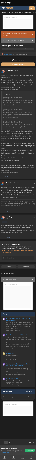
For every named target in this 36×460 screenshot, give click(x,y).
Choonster (9, 183)
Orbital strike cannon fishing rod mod (18, 335)
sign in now (10, 248)
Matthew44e (10, 353)
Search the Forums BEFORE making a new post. (15, 34)
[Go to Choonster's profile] (3, 183)
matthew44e (11, 360)
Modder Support (22, 54)
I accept (30, 450)
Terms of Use (5, 452)
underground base (12, 378)
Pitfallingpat (8, 54)
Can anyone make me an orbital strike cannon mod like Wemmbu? (18, 365)
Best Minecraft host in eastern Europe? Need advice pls (18, 319)
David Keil (10, 330)
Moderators (17, 182)
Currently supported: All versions (14, 40)
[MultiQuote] (2, 176)
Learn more (3, 3)
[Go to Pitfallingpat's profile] (2, 54)
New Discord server (10, 279)
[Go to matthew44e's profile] (4, 353)
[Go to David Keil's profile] (4, 319)
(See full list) (29, 391)
